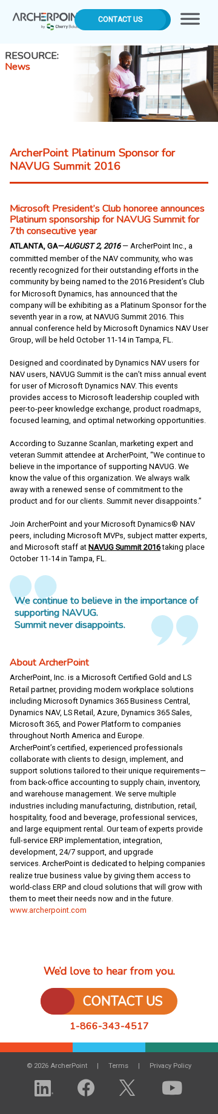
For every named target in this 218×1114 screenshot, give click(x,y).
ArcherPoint (48, 17)
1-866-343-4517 (109, 1026)
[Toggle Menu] (190, 21)
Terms (118, 1066)
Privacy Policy (170, 1066)
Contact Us (120, 19)
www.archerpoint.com (48, 910)
